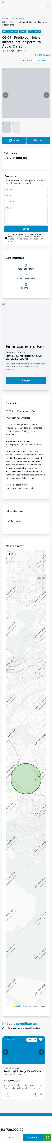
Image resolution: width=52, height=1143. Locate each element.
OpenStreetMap (30, 1006)
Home (5, 18)
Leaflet (18, 1006)
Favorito (44, 60)
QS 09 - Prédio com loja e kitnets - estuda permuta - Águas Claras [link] (25, 23)
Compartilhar (27, 60)
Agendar (33, 1137)
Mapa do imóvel (15, 546)
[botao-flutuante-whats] (47, 1137)
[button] (5, 95)
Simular (26, 380)
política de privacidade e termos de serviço (26, 240)
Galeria (16, 140)
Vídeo (39, 140)
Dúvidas (12, 1137)
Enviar (26, 228)
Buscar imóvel (17, 18)
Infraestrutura (14, 511)
